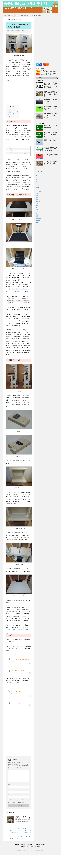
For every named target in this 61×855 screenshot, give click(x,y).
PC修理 (37, 181)
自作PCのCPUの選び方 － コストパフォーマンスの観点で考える (51, 149)
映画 (22, 15)
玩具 (37, 206)
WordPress (38, 185)
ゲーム (37, 189)
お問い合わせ (11, 15)
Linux (37, 177)
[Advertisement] (18, 92)
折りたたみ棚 (10, 114)
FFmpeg (38, 175)
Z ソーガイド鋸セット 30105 (17, 670)
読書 (37, 212)
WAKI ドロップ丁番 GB (16, 703)
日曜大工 (38, 201)
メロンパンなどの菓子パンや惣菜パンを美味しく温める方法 (50, 163)
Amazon (38, 173)
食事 (37, 222)
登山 (37, 208)
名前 (9, 784)
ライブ (37, 195)
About (5, 15)
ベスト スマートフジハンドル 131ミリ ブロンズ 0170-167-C (20, 692)
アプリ (37, 187)
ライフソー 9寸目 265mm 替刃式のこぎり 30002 (20, 660)
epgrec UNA (38, 15)
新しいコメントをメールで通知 (17, 800)
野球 (37, 216)
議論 (37, 214)
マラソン (17, 15)
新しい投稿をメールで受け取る (17, 802)
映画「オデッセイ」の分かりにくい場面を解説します (50, 134)
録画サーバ (26, 15)
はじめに (9, 110)
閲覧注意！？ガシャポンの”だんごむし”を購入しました (50, 115)
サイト (9, 794)
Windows (38, 183)
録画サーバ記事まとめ (50, 140)
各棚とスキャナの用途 (13, 112)
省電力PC (38, 210)
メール (10, 789)
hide (14, 106)
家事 (37, 197)
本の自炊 (17, 19)
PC (36, 179)
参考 (8, 116)
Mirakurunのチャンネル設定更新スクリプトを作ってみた (50, 108)
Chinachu (33, 15)
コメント (10, 769)
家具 (37, 199)
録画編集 (38, 220)
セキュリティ (39, 191)
